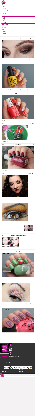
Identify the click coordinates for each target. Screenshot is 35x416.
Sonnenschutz (3, 19)
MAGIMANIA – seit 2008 (5, 24)
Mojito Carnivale (18, 251)
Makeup (3, 4)
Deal (10, 352)
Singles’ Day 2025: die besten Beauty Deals (14, 356)
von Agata (4, 22)
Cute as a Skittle (17, 93)
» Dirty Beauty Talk (4, 369)
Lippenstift (3, 123)
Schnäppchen (4, 31)
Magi (31, 38)
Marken (3, 29)
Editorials (4, 15)
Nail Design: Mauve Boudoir (17, 144)
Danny (30, 144)
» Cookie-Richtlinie (21, 371)
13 (1, 341)
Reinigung (3, 18)
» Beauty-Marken (4, 371)
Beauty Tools (4, 33)
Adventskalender (4, 27)
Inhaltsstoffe (3, 20)
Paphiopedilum (3, 173)
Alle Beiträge (3, 17)
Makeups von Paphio (5, 10)
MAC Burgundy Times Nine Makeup (17, 38)
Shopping (3, 26)
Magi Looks (3, 38)
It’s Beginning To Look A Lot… (16, 173)
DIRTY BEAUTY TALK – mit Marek (6, 25)
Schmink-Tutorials (5, 11)
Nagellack (4, 8)
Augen (4, 6)
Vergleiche (4, 13)
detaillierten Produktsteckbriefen (6, 362)
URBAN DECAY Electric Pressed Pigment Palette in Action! (17, 235)
